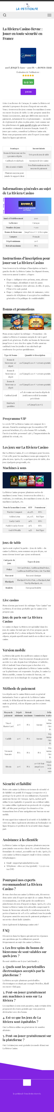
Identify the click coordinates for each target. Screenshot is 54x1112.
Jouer (28, 92)
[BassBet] (28, 56)
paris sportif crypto (28, 125)
